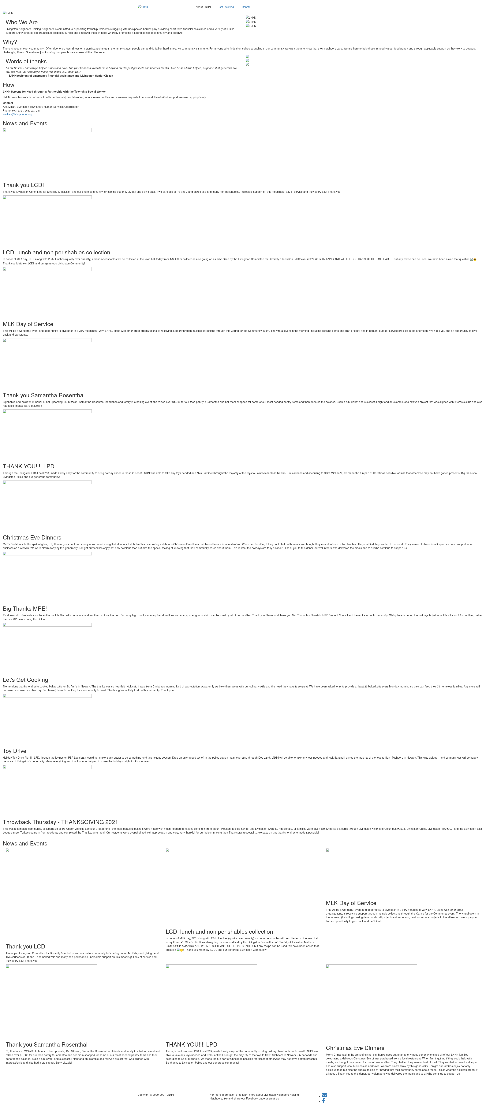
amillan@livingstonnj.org (17, 114)
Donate (246, 7)
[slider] (243, 13)
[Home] (143, 6)
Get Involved (226, 7)
